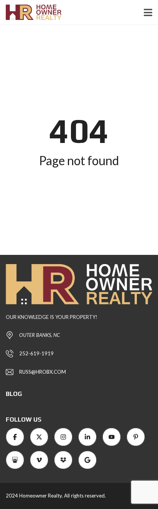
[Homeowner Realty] (30, 12)
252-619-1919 (36, 353)
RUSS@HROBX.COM (42, 372)
